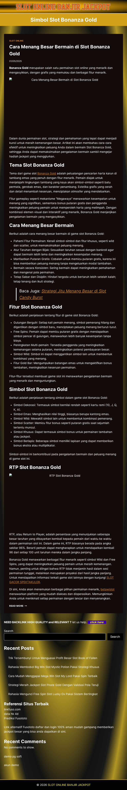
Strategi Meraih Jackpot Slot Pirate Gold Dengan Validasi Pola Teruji (53, 685)
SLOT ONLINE (16, 40)
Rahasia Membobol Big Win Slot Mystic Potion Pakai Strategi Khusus (53, 667)
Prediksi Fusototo (15, 718)
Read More (18, 606)
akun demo (11, 765)
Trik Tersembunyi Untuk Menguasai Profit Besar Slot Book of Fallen (52, 658)
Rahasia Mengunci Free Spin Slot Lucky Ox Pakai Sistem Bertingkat (53, 694)
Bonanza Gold (46, 173)
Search (8, 631)
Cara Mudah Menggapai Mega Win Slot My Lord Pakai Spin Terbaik (52, 676)
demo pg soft (13, 756)
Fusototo (29, 727)
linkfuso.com (12, 709)
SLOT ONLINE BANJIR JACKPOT (69, 785)
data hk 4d (11, 714)
